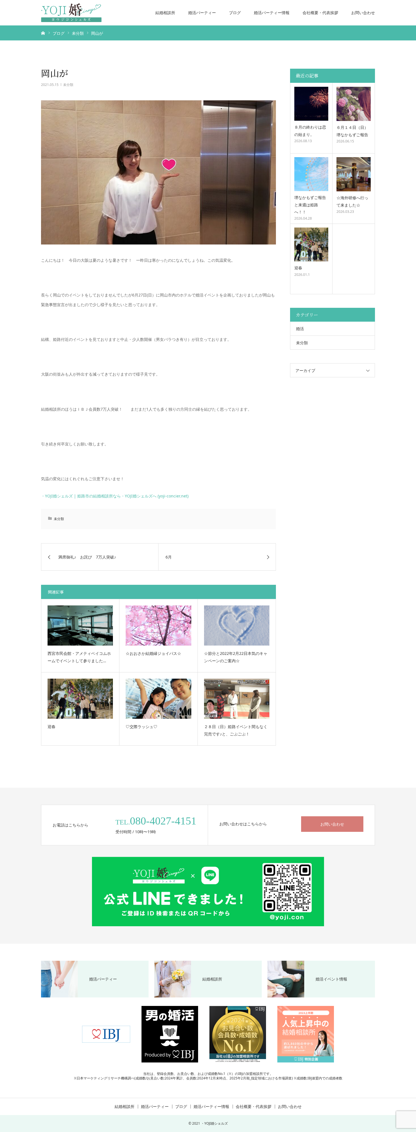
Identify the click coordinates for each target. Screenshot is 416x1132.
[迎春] (80, 699)
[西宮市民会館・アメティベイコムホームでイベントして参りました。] (80, 625)
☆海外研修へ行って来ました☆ (352, 201)
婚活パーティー (202, 12)
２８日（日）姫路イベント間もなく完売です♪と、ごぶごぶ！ (235, 730)
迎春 (51, 726)
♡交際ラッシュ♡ (141, 726)
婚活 (300, 328)
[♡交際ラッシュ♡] (158, 699)
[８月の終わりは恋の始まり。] (311, 104)
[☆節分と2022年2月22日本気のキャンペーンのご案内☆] (236, 625)
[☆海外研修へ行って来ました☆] (353, 174)
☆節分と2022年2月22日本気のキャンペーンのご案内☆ (235, 657)
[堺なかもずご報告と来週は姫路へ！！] (311, 174)
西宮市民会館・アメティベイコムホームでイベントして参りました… (79, 657)
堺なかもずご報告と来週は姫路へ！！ (310, 204)
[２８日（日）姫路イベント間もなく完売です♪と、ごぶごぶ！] (236, 699)
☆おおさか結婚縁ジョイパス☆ (153, 653)
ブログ (235, 12)
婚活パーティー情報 (272, 12)
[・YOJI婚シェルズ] (71, 12)
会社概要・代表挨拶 (320, 12)
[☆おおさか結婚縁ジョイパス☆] (158, 625)
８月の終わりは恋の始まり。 (310, 130)
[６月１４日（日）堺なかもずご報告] (353, 104)
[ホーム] (43, 32)
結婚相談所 (165, 12)
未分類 (68, 84)
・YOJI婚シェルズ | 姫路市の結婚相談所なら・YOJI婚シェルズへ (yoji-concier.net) (114, 496)
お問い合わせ (363, 12)
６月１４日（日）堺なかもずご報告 (352, 131)
